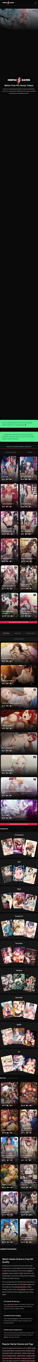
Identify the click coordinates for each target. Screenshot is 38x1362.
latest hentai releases (28, 1361)
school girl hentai (7, 1353)
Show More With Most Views (19, 824)
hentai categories (13, 1318)
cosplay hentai (30, 1356)
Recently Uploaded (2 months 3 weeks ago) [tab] (19, 446)
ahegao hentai (11, 1356)
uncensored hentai (20, 1287)
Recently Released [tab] (10, 452)
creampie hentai (26, 1358)
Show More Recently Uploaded (19, 622)
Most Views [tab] (6, 633)
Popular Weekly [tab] (30, 633)
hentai (19, 1268)
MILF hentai (31, 1348)
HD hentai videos (26, 1284)
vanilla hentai (21, 1356)
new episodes (21, 1289)
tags (21, 1273)
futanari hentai (26, 1353)
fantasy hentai (30, 1350)
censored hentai (20, 1350)
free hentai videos (13, 1304)
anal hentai (16, 1358)
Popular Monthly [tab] (19, 639)
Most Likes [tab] (18, 633)
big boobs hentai (7, 1358)
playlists (6, 1337)
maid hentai (17, 1353)
